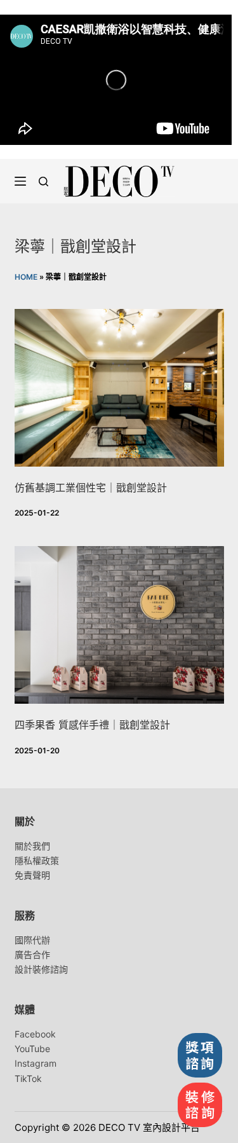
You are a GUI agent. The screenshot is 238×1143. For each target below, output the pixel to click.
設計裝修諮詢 (41, 969)
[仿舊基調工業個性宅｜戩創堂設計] (119, 388)
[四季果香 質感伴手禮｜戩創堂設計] (119, 625)
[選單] (20, 181)
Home (26, 277)
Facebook (35, 1034)
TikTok (28, 1078)
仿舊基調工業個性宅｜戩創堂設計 (91, 487)
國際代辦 (32, 939)
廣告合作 (32, 954)
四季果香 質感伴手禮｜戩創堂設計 (92, 724)
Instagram (35, 1063)
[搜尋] (43, 181)
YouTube (32, 1048)
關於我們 (32, 845)
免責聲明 (32, 875)
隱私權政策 (37, 860)
